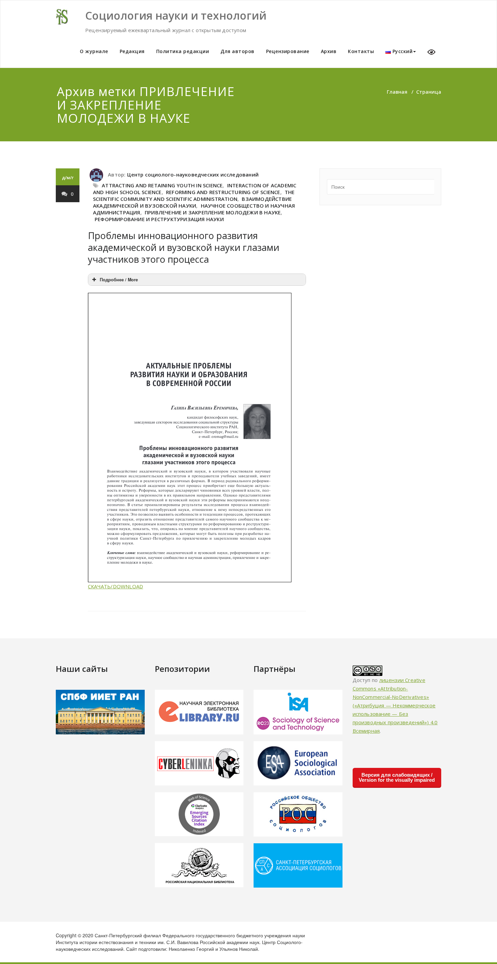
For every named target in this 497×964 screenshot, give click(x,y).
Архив (329, 51)
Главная (397, 91)
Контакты (361, 51)
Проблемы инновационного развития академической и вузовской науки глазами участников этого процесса (183, 247)
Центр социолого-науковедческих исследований (193, 174)
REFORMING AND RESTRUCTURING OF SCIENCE (223, 192)
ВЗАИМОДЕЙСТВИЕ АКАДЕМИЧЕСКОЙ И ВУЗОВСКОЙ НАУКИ (192, 202)
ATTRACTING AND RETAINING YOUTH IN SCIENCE (162, 185)
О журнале (94, 51)
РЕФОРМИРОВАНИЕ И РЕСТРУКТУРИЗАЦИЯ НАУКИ (159, 219)
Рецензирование (287, 51)
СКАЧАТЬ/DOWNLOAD (115, 586)
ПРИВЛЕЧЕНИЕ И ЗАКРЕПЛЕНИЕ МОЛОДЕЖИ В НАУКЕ (213, 212)
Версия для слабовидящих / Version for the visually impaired (397, 777)
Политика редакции (182, 51)
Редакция (132, 51)
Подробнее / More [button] (119, 280)
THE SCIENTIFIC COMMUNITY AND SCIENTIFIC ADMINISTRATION (194, 195)
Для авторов (237, 51)
